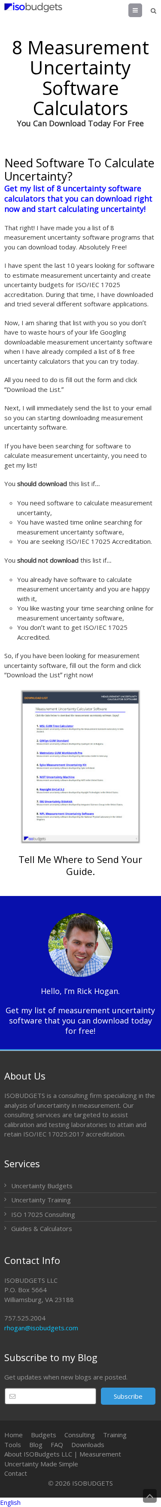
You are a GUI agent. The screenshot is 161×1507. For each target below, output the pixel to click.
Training (115, 1434)
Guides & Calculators (41, 1228)
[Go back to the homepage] (33, 7)
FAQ (57, 1444)
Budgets (43, 1434)
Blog (36, 1444)
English (10, 1502)
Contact (15, 1473)
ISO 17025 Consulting (43, 1214)
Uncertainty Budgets (42, 1185)
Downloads (87, 1444)
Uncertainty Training (41, 1200)
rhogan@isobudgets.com (41, 1327)
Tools (12, 1444)
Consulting (79, 1434)
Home (13, 1434)
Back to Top (150, 1496)
